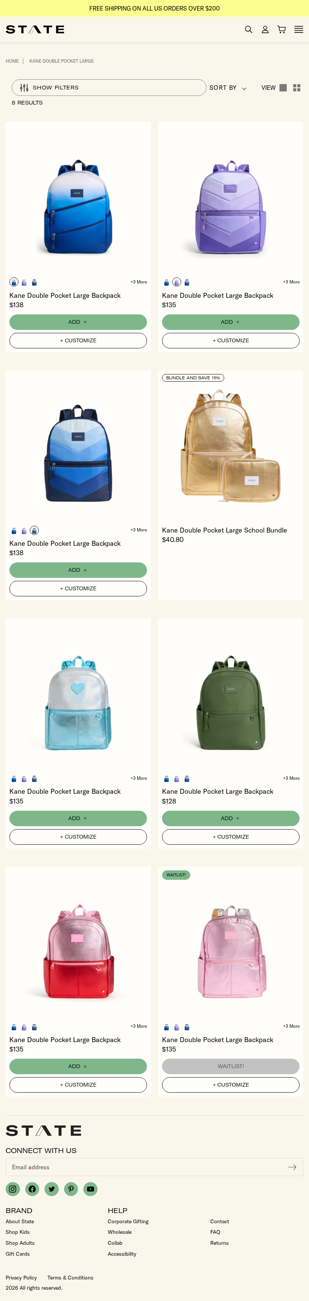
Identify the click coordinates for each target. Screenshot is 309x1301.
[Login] (265, 29)
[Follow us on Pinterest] (71, 1189)
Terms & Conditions (70, 1277)
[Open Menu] (298, 29)
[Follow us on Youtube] (90, 1189)
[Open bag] (281, 29)
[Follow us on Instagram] (13, 1189)
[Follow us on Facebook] (32, 1189)
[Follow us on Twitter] (51, 1189)
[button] (13, 281)
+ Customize (78, 340)
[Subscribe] (292, 1167)
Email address (30, 1167)
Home (12, 61)
